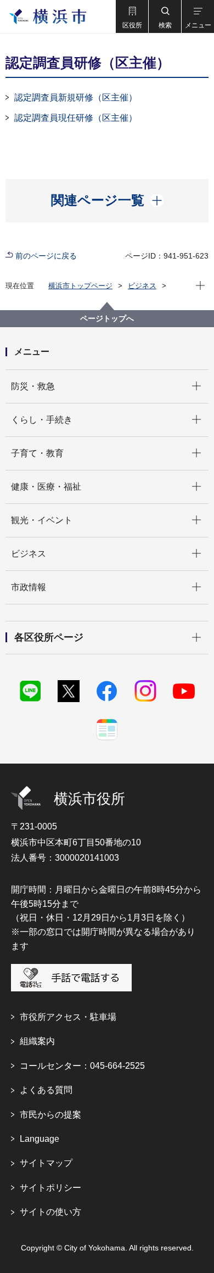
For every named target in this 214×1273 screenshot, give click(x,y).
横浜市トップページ (80, 286)
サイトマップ (46, 1163)
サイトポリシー (50, 1187)
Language (39, 1138)
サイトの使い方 (50, 1211)
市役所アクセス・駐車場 (68, 1017)
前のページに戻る (46, 255)
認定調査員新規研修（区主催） (75, 97)
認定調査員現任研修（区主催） (75, 117)
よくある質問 (46, 1090)
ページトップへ (107, 318)
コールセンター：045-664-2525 (82, 1065)
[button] (131, 16)
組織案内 (37, 1041)
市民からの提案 (50, 1114)
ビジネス (142, 286)
